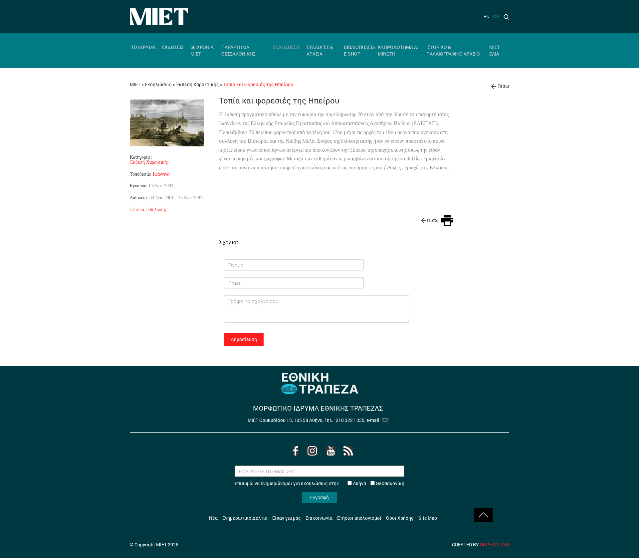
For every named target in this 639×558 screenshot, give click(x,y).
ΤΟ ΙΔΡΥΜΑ (143, 47)
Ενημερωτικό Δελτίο (245, 518)
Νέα (213, 518)
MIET (135, 84)
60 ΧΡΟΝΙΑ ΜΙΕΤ (202, 50)
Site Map (427, 518)
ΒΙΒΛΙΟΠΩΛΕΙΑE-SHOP (359, 50)
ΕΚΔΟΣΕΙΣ (173, 47)
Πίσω (503, 86)
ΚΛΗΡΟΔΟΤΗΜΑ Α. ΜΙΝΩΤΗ (398, 50)
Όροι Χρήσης (400, 518)
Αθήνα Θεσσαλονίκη (378, 483)
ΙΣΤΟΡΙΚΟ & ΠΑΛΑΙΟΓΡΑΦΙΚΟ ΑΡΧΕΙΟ (453, 50)
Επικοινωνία (319, 518)
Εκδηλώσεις (158, 84)
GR (496, 16)
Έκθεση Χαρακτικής (198, 84)
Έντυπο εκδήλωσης (148, 209)
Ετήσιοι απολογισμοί (359, 518)
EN (487, 16)
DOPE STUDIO (494, 544)
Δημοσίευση (244, 339)
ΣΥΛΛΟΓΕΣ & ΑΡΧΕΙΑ (320, 50)
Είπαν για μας (286, 518)
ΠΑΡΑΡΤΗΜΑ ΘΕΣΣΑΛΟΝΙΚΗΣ (238, 50)
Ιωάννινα (161, 174)
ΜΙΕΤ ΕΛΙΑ (494, 50)
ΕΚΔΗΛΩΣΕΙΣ (286, 47)
